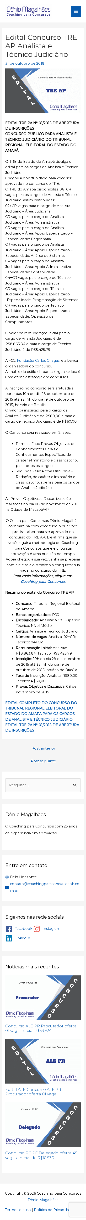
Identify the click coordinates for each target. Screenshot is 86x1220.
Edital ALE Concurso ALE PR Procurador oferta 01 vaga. (33, 1091)
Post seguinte (43, 761)
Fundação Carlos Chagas (38, 360)
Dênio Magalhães (43, 1200)
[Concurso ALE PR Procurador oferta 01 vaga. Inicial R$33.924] (43, 997)
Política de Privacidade (53, 1210)
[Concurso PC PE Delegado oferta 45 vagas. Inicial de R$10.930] (43, 1124)
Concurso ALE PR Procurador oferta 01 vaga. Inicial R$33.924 (41, 1028)
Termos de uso (18, 1210)
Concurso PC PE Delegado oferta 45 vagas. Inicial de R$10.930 (41, 1155)
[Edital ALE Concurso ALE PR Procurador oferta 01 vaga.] (43, 1061)
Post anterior (43, 748)
